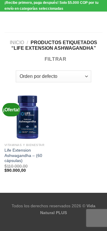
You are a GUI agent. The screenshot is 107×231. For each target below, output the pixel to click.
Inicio (17, 42)
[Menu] (8, 22)
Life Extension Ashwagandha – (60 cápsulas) (23, 155)
